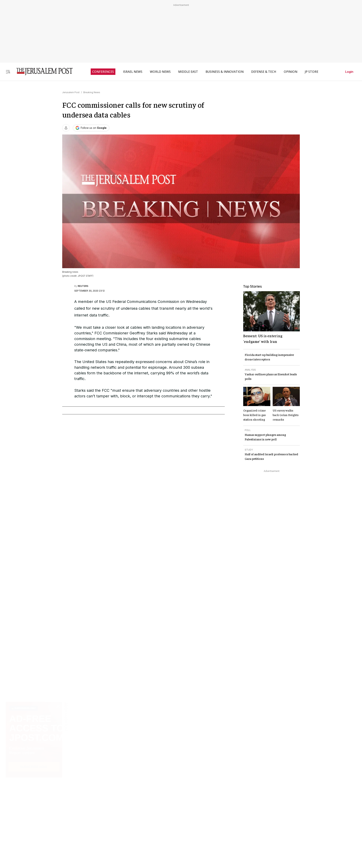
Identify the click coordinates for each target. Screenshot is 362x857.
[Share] (66, 128)
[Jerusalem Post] (42, 72)
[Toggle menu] (8, 72)
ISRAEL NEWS (132, 71)
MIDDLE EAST (188, 71)
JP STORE (311, 71)
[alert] (34, 813)
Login (349, 72)
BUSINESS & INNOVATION (225, 71)
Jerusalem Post (71, 92)
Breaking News (91, 92)
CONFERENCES (103, 71)
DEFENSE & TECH (263, 71)
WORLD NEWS (160, 71)
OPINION (290, 71)
